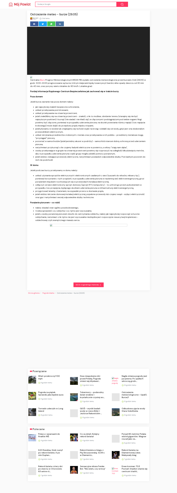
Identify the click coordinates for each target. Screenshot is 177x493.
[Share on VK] (60, 23)
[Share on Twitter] (43, 23)
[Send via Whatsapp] (51, 23)
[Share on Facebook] (34, 23)
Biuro (42, 80)
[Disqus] (88, 330)
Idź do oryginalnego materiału (87, 285)
